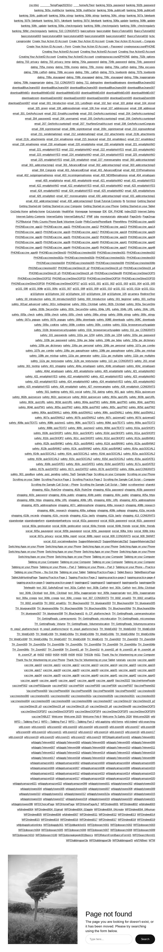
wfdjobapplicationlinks (29, 824)
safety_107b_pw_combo (40, 350)
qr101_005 (149, 283)
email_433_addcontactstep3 (76, 201)
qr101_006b (36, 288)
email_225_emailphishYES (46, 159)
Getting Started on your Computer (62, 206)
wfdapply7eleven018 (68, 757)
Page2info (135, 216)
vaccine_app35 (52, 675)
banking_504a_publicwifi (111, 10)
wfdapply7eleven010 (118, 747)
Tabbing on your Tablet (72, 572)
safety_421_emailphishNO (139, 371)
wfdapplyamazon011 (42, 773)
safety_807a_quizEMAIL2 (50, 417)
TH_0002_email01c (55, 603)
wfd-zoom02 (54, 726)
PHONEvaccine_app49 (24, 252)
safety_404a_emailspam (81, 366)
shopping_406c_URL (106, 500)
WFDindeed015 (31, 819)
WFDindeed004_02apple (78, 809)
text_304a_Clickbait (143, 587)
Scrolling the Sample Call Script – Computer (129, 479)
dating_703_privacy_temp (55, 61)
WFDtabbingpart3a (77, 840)
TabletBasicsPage (144, 572)
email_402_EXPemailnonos (139, 170)
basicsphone (88, 31)
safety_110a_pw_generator (75, 355)
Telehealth (29, 587)
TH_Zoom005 (19, 644)
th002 (40, 654)
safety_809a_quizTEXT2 (140, 422)
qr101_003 (122, 283)
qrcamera (133, 293)
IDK (105, 211)
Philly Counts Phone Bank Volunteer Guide (57, 221)
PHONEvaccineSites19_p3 (106, 268)
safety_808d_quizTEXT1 (110, 422)
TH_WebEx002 (108, 629)
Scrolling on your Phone (141, 474)
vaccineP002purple (40, 685)
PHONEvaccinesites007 (42, 268)
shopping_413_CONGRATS (139, 515)
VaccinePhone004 (59, 690)
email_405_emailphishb (78, 180)
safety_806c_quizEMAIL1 (109, 412)
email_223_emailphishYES (44, 154)
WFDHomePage (65, 804)
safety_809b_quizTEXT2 (52, 427)
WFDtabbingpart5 (122, 840)
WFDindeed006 (52, 814)
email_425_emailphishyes (140, 190)
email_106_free (90, 108)
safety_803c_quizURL (32, 402)
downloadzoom (30, 98)
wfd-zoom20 (47, 737)
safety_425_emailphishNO (139, 381)
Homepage (81, 211)
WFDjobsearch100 (46, 835)
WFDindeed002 (129, 804)
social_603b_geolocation (66, 525)
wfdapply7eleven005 (93, 742)
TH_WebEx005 (25, 634)
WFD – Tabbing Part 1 (27, 721)
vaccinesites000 (19, 696)
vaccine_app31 (108, 670)
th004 (56, 654)
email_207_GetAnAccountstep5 (52, 123)
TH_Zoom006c (20, 649)
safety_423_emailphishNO (139, 376)
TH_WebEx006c (104, 634)
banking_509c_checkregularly (137, 25)
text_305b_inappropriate (112, 592)
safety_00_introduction (29, 299)
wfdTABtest (140, 840)
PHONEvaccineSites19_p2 (74, 268)
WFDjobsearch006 (75, 830)
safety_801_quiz (115, 391)
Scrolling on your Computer (110, 474)
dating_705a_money (42, 67)
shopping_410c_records (55, 515)
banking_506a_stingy (61, 15)
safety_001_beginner (119, 299)
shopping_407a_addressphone (137, 500)
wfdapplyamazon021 (25, 783)
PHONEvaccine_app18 (113, 232)
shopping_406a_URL (55, 500)
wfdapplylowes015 (144, 793)
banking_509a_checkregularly (65, 25)
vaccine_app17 (33, 670)
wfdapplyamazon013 (93, 773)
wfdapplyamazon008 (93, 768)
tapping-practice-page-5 (31, 582)
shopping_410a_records (141, 510)
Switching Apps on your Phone (26, 546)
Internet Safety (146, 211)
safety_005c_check (71, 314)
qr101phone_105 (117, 293)
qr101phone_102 (55, 293)
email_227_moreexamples (105, 159)
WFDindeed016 (50, 819)
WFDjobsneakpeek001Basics (75, 835)
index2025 (130, 211)
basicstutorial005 (73, 36)
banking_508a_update (115, 20)
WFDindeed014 (146, 814)
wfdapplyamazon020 (143, 778)
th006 (71, 654)
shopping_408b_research (140, 505)
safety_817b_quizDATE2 (44, 469)
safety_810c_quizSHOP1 (79, 433)
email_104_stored (144, 103)
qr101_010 (106, 288)
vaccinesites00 (146, 690)
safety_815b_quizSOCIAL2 (43, 458)
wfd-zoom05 (101, 726)
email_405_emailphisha (49, 180)
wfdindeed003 (147, 804)
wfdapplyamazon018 (93, 778)
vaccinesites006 (60, 701)
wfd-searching (146, 721)
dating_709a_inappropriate (139, 77)
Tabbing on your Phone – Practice (135, 567)
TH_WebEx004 (146, 629)
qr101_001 (95, 283)
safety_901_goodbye (23, 474)
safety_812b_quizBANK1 (49, 443)
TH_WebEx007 (58, 639)
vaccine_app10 (33, 665)
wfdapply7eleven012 (43, 752)
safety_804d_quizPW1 (31, 407)
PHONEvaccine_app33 (113, 237)
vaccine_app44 (29, 680)
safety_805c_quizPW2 (114, 407)
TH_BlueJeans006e (143, 608)
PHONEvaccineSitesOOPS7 (62, 283)
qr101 (84, 283)
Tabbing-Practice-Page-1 (101, 572)
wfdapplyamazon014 (118, 773)
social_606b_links (144, 531)
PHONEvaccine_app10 (28, 226)
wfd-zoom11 (54, 732)
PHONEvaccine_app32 (85, 237)
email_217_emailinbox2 (141, 139)
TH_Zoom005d (92, 644)
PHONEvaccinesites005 (80, 263)
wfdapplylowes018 (76, 799)
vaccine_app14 (108, 665)
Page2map (149, 216)
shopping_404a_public (61, 495)
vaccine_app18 (52, 670)
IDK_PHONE (115, 211)
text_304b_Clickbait (31, 592)
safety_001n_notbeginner (56, 304)
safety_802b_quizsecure (26, 397)
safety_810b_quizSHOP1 (48, 433)
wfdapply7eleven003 (68, 742)
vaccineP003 (59, 685)
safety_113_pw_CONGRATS (116, 360)
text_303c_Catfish (120, 587)
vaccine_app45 (48, 680)
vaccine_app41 (108, 675)
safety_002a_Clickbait (85, 304)
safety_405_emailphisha (79, 371)
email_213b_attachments (140, 134)
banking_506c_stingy (113, 15)
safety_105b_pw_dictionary (46, 345)
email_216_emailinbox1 (112, 139)
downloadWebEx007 (143, 92)
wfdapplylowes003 (144, 783)
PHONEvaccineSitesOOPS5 (138, 278)
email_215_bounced (86, 139)
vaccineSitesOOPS (143, 706)
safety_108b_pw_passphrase (108, 350)
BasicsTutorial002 (144, 31)
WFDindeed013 (127, 814)
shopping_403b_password (140, 489)
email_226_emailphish (76, 159)
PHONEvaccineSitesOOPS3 (69, 278)
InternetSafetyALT (74, 216)
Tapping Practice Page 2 (82, 577)
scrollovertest (136, 484)
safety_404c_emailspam (141, 366)
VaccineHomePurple (143, 680)
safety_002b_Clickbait (112, 304)
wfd (153, 716)
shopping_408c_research (52, 510)
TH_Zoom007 (38, 649)
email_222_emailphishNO (77, 149)
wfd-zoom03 (70, 726)
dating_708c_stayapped (109, 77)
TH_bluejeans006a (48, 608)
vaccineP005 (92, 685)
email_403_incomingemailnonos (73, 175)
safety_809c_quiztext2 (81, 427)
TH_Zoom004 (147, 639)
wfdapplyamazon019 (118, 778)
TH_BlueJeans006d (119, 608)
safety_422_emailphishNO (74, 376)
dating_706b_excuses (61, 72)
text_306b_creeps (48, 598)
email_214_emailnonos (59, 139)
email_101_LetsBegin (79, 103)
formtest (131, 201)
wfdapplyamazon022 (50, 783)
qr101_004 (135, 283)
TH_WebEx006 (44, 634)
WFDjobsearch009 (144, 830)
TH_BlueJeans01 (74, 613)
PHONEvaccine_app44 (56, 247)
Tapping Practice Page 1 (53, 577)
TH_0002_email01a (144, 598)
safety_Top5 (68, 474)
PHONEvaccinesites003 (141, 257)
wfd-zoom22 (78, 737)
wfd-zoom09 (23, 732)
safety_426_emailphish (64, 386)
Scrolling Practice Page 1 (56, 479)
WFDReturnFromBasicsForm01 (112, 835)
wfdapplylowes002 (121, 783)
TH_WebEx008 (77, 639)
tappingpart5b (147, 582)
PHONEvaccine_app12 (85, 226)
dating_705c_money (91, 67)
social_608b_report (89, 536)
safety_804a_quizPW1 (87, 402)
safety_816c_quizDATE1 (80, 464)
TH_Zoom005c (74, 644)
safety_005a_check (23, 314)
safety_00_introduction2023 (60, 299)
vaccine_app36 (70, 675)
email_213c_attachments (30, 139)
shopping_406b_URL (80, 500)
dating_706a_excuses (142, 67)
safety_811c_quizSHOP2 (79, 438)
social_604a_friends (94, 525)
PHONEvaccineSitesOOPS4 (103, 278)
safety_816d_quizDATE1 (110, 464)
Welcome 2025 (73, 716)
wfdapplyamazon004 (118, 763)
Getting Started (146, 201)
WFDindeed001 (110, 804)
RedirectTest (147, 293)
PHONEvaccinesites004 (50, 263)
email (34, 103)
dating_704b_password (113, 61)
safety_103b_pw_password (51, 340)
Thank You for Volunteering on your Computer (128, 654)
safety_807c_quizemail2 (111, 417)
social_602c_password (141, 520)
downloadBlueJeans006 (112, 87)
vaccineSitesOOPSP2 (34, 711)
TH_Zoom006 (110, 644)
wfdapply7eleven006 (143, 742)
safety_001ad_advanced (26, 304)
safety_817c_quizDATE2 (74, 469)
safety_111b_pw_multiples (139, 355)
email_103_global (123, 103)
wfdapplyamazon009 (118, 768)
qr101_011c (148, 288)
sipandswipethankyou (58, 520)
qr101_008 (79, 288)
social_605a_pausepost (39, 531)
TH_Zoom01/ (92, 649)
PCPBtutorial (23, 221)
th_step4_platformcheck (84, 629)
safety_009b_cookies (72, 324)
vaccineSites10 (122, 701)
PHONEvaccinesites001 (111, 252)
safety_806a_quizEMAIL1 (47, 412)
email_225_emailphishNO (140, 154)
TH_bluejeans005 (145, 603)
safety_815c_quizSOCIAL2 (76, 458)
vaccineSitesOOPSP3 (61, 711)
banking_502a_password (110, 5)
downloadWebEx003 (68, 92)
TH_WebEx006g (38, 639)
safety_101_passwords (53, 335)
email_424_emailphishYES (76, 190)
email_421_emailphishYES (139, 180)
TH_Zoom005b (55, 644)
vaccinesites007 (102, 701)
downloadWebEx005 (118, 92)
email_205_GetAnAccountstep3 (98, 118)
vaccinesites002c (124, 696)
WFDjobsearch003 (144, 824)
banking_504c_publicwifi (33, 15)
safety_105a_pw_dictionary (139, 340)
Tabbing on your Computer (107, 556)
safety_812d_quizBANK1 (110, 443)
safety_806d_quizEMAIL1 (140, 412)
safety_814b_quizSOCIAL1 (40, 453)
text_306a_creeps (26, 598)
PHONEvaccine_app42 (141, 242)
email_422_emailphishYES (76, 185)
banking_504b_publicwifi (141, 10)
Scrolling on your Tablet (26, 479)
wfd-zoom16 (132, 732)
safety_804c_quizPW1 (142, 402)
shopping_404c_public (116, 495)
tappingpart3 (98, 582)
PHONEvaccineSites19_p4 (139, 268)
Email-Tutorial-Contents (108, 201)
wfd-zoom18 (16, 737)
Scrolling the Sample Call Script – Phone (55, 484)
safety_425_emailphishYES (34, 386)
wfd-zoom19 (31, 737)
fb (124, 201)
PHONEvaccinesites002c (110, 257)
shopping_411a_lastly (82, 515)
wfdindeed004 (25, 809)
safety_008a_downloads (81, 319)
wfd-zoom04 (85, 726)
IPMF (90, 216)
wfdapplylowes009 (144, 788)
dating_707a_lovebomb (113, 72)
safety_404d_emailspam (49, 371)
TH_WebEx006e (145, 634)
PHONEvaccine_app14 (141, 226)
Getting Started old (30, 206)
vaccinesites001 (39, 696)
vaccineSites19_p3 (30, 706)
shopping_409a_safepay (82, 510)
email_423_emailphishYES (139, 185)
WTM (152, 840)
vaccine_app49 (105, 680)
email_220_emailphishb (110, 144)
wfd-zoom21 (62, 737)
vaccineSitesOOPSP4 (88, 711)
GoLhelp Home (19, 211)
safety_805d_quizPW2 (142, 407)
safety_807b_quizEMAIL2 (81, 417)
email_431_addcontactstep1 (138, 196)
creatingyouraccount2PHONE (112, 56)
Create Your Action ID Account (50, 41)
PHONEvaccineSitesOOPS (139, 273)
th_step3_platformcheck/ (54, 629)
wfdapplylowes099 (22, 804)
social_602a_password (85, 520)
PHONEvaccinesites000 (81, 252)
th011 (97, 654)
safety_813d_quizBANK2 (107, 448)
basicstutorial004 (52, 36)
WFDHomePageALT (87, 804)
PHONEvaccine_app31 (56, 237)
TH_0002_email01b (31, 603)
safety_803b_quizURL (142, 397)
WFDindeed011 (88, 814)
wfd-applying (102, 721)
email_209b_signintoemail (77, 129)
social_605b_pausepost (68, 531)
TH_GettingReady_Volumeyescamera (133, 623)
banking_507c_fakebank (58, 20)
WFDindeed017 (88, 819)
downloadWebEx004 (93, 92)
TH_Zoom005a (37, 644)
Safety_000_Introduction (91, 299)
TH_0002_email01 (120, 598)
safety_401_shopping (53, 366)
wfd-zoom (24, 726)
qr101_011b (133, 288)
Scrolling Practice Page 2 (87, 479)
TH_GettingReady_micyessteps (136, 618)
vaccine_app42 (127, 675)
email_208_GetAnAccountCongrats (134, 123)
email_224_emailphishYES (108, 154)
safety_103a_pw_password (139, 335)
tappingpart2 (82, 582)
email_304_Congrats (44, 170)
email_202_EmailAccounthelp (61, 113)
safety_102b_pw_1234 (109, 335)
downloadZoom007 (19, 103)
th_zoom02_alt (109, 649)
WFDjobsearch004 (29, 830)
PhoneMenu (120, 221)
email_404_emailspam (142, 175)
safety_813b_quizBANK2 (46, 448)
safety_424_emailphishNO (74, 381)
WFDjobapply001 (53, 824)
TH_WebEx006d (125, 634)
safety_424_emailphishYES (107, 381)
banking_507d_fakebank (87, 20)
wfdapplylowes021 (144, 799)
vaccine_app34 (33, 675)
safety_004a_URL (100, 309)
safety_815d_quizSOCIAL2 (109, 458)
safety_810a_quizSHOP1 (140, 427)
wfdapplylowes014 (121, 793)
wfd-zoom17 (148, 732)
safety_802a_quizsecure (140, 391)
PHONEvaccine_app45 (85, 247)
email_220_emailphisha (81, 144)
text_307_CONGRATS (96, 598)
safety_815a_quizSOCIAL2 (139, 453)
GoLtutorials (53, 211)
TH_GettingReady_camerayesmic (57, 618)
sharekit (150, 484)
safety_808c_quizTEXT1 (81, 422)
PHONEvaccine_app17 (85, 232)
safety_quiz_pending (48, 474)
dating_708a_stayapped (51, 77)
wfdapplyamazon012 (67, 773)
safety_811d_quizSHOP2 (110, 438)
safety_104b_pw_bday (109, 340)
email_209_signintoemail (46, 129)
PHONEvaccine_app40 (85, 242)
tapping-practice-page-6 (60, 582)
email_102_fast (103, 103)
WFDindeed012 (108, 814)
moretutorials (108, 216)
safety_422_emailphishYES (107, 376)
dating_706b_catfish (35, 72)
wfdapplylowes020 (121, 799)
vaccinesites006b (81, 701)
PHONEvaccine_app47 (113, 247)
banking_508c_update (33, 25)
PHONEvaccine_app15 (28, 232)
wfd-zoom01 (39, 726)
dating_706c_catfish (87, 72)
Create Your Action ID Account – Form (49, 46)
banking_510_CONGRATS (63, 31)
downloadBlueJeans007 (141, 87)
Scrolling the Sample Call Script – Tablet (103, 484)
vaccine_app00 (146, 659)
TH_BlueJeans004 (123, 603)
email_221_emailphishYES (44, 149)
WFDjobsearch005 (52, 830)
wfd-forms (117, 721)
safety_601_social (71, 391)
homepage (95, 211)
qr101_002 (108, 283)
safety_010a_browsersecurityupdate (134, 324)
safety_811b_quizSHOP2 (49, 438)
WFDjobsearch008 (121, 830)
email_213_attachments (110, 134)
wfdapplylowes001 (99, 783)
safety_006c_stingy (143, 314)
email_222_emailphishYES (108, 149)
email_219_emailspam (53, 144)
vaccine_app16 (146, 665)
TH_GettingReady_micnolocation (97, 618)
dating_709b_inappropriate (29, 82)
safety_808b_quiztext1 (52, 422)
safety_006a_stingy (95, 314)
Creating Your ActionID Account (60, 51)
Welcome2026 (141, 716)
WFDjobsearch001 (98, 824)
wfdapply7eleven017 (43, 757)
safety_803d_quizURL (59, 402)
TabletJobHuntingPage (24, 577)
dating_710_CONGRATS (60, 82)
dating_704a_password (85, 61)
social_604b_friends (118, 525)
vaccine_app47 (67, 680)
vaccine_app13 (89, 665)
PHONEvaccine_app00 (141, 221)
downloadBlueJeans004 (55, 87)
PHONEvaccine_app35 (28, 242)
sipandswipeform (35, 520)
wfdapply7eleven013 (68, 752)
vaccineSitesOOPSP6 (142, 711)
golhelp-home (37, 211)
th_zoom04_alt (146, 649)
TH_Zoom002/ (112, 639)
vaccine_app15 (127, 665)
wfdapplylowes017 (53, 799)
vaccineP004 (76, 685)
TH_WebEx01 (95, 639)
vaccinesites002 (60, 696)
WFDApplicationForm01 (116, 737)
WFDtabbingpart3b (100, 840)
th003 (48, 654)
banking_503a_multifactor (49, 10)
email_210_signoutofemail (140, 129)
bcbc (152, 36)
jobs (96, 216)
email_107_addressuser (115, 108)
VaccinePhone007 (125, 690)
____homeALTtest (84, 5)
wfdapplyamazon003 (93, 763)
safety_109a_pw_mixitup (140, 350)
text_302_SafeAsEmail (50, 587)
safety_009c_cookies (98, 324)
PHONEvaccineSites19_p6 (77, 273)
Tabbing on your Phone (24, 567)
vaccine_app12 (70, 665)
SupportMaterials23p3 (142, 541)
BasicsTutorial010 (137, 36)
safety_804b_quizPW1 (114, 402)
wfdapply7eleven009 (93, 747)
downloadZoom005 (121, 98)
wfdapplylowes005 (53, 788)
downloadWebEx (20, 92)
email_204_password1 (38, 118)
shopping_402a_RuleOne (46, 489)
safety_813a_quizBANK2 (140, 443)
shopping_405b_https (29, 500)
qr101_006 (22, 288)
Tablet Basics (125, 572)
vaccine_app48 (86, 680)
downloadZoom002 (51, 98)
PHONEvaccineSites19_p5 (44, 273)
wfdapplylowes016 (31, 799)
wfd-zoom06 (117, 726)
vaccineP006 (109, 685)
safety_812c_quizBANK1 (79, 443)
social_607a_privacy (41, 536)
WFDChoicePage (44, 804)
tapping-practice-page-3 (112, 577)
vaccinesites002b (103, 696)
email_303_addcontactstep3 (138, 165)
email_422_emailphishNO (44, 185)
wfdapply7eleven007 (43, 747)
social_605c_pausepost (97, 531)
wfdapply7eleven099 (143, 757)
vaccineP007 (125, 685)
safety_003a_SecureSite (140, 304)
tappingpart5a (130, 582)
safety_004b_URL (122, 309)
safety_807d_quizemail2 (141, 417)
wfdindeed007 (70, 814)
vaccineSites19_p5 (77, 706)
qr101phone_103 (75, 293)
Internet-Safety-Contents (30, 216)
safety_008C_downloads (140, 319)
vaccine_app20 (70, 670)
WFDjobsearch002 (121, 824)
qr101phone (37, 293)
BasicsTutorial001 (122, 31)
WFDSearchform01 (143, 835)
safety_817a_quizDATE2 (140, 464)
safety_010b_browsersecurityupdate (55, 330)
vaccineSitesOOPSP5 (115, 711)
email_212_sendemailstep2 (80, 134)
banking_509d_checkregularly (29, 31)
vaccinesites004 (20, 701)
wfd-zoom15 (117, 732)
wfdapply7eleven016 (143, 752)
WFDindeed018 (127, 819)
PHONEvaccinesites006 (110, 263)
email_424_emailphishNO (45, 190)
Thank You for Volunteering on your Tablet (90, 659)
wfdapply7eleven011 (143, 747)
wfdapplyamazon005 (143, 763)
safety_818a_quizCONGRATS (137, 469)
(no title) (34, 5)
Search (145, 939)
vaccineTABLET (41, 716)
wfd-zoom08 (148, 726)
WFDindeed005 (33, 814)
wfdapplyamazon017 (67, 778)
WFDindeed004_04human (140, 809)
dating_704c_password (141, 61)
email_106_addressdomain (64, 108)
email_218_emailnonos (25, 144)
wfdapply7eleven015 (118, 752)
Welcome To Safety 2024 (117, 716)
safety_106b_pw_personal (110, 345)
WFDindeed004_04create (109, 809)
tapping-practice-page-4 (141, 577)
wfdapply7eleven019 (93, 757)
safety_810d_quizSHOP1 (109, 433)
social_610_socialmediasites (60, 541)
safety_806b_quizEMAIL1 (78, 412)
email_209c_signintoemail (108, 129)
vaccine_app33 (146, 670)
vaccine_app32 (127, 670)
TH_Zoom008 (56, 649)
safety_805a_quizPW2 (59, 407)
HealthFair (68, 211)
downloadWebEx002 (43, 92)
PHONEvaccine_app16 (56, 232)
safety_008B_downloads (111, 319)
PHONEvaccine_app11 (57, 226)
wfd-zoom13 (85, 732)
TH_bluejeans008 (53, 613)
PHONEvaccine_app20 (141, 232)
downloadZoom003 (75, 98)
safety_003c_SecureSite (74, 309)
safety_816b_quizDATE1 (50, 464)
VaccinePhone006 (103, 690)
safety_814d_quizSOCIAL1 (106, 453)
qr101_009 (92, 288)
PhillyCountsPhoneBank (98, 221)
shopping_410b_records (25, 515)
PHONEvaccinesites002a (48, 257)
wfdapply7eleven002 (43, 742)
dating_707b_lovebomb (141, 72)
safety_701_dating (94, 391)
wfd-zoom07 (132, 726)
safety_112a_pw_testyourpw (47, 360)
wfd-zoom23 (94, 737)
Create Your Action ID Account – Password (97, 46)
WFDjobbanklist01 (75, 824)
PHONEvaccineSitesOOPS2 (34, 278)
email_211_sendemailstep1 (46, 134)
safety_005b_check (47, 314)
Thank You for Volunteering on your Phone (40, 659)
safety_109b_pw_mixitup (43, 355)
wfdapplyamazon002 (67, 763)
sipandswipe (16, 520)
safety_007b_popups (54, 319)
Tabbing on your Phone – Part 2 (57, 567)
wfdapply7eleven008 (68, 747)
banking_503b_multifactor (81, 10)
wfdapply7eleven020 (118, 757)
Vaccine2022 (122, 680)
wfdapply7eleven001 (143, 737)
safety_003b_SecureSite (44, 309)
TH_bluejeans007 (31, 613)
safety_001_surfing (144, 299)
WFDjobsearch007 (98, 830)
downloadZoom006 (144, 98)
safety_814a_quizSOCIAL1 (139, 448)
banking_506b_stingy (87, 15)
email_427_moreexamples (71, 196)
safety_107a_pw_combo (141, 345)
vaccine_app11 (52, 665)
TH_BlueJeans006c (95, 608)
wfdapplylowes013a (98, 793)
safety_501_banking (48, 391)
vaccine (131, 659)
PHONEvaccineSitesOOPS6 (28, 283)
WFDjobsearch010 (23, 835)
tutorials (121, 659)
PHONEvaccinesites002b (79, 257)
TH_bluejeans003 (100, 603)
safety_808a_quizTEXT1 (23, 422)
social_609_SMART (143, 536)
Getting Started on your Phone (101, 206)
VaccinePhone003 (36, 690)
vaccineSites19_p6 (101, 706)
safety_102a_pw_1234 (81, 335)
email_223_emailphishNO (140, 149)
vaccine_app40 (89, 675)
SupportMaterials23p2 (115, 541)
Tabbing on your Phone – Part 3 (96, 567)
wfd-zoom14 (101, 732)
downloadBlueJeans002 (141, 82)
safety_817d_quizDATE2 (104, 469)
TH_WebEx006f (18, 639)
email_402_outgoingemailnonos (35, 175)
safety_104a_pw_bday (81, 340)
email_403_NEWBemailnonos (110, 175)
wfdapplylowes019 (99, 799)
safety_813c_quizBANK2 (77, 448)
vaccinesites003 (145, 696)
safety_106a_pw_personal (78, 345)
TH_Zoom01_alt (74, 649)
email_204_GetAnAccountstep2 (136, 113)
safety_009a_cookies (46, 324)
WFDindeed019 (146, 819)
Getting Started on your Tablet (137, 206)
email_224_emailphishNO (77, 154)
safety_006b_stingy (119, 314)
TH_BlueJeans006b (71, 608)
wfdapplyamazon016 (42, 778)
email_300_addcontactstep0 (138, 159)
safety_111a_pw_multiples (107, 355)
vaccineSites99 (122, 706)
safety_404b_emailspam (111, 366)
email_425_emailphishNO (109, 190)
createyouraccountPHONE (139, 46)
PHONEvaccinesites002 (141, 252)
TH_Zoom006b (146, 644)
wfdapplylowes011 (52, 793)
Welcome (57, 716)
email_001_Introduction (52, 103)
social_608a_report (66, 536)
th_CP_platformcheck (98, 613)
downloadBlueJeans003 (26, 87)
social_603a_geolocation (36, 525)
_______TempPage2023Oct (56, 5)
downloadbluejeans (115, 82)
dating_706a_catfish (116, 67)
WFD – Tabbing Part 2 (54, 721)
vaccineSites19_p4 (54, 706)
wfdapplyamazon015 (143, 773)
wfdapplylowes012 (74, 793)
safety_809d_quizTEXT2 (110, 427)
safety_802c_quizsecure (56, 397)
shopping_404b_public (89, 495)
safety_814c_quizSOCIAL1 (73, 453)
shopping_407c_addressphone (76, 505)
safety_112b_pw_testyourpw (81, 360)
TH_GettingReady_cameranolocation (133, 613)
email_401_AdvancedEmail (73, 170)
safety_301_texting (29, 366)
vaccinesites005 (40, 701)
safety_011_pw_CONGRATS (138, 330)
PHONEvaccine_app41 (113, 242)
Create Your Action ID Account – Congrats (130, 41)
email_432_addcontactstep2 (42, 201)
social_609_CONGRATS (116, 536)
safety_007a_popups (28, 319)
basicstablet (104, 31)
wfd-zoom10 (39, 732)
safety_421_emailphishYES (41, 376)
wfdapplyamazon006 (42, 768)
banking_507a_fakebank (141, 15)
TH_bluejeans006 (25, 608)
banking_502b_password (140, 5)
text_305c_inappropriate (141, 592)
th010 (79, 654)
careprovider (23, 41)
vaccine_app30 (89, 670)
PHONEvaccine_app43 (28, 247)
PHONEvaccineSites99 (108, 273)
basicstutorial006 (95, 36)
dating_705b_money (67, 67)
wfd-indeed (130, 721)
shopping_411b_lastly (108, 515)
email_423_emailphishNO (108, 185)
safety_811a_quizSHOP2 (140, 433)
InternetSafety (54, 216)
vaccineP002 (19, 685)
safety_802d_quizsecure (86, 397)
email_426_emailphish (42, 196)
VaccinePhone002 (144, 685)
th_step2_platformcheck (25, 629)
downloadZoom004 (98, 98)
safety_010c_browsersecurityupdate (99, 330)
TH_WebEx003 (127, 629)
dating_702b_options (143, 56)
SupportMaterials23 (89, 541)
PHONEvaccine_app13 (113, 226)
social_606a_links (122, 531)
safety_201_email (145, 360)
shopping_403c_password (32, 495)
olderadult (122, 216)
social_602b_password (113, 520)
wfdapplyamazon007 (67, 768)
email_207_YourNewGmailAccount (92, 123)
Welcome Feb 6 (92, 716)
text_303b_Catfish (97, 587)
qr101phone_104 (96, 293)
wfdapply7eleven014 (93, 752)
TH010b (88, 654)
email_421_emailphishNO (108, 180)
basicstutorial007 (116, 36)
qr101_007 (65, 288)
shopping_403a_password (108, 489)
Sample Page (84, 474)
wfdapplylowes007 (99, 788)
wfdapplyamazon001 (42, 763)
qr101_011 (119, 288)
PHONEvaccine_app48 (141, 247)
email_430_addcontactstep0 (104, 196)
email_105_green (38, 108)
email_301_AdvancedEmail (71, 165)
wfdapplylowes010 (29, 793)
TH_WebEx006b (84, 634)
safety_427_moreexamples (95, 386)
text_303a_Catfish (75, 587)
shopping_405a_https (142, 495)
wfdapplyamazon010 (143, 768)
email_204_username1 (65, 118)
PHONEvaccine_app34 (141, 237)
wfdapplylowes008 (121, 788)
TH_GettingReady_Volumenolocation (88, 623)
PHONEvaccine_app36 (56, 242)
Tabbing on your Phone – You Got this (36, 572)
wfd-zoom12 (70, 732)
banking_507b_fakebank (28, 20)
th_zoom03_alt (128, 649)
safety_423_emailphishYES (41, 381)
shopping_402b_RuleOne (77, 489)
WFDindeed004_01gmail (49, 809)
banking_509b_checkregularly (101, 25)
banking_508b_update (142, 20)
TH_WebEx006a (64, 634)
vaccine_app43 (146, 675)
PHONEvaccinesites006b (140, 263)
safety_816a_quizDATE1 (140, 458)
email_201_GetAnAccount (28, 113)
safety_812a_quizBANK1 (140, 438)
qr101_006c (51, 288)
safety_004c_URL (144, 309)
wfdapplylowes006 (76, 788)
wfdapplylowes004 (31, 788)
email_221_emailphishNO (140, 144)
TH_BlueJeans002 (78, 603)
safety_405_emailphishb (109, 371)
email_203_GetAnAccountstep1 (98, 113)
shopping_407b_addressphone (39, 505)
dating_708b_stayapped (80, 77)
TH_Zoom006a (128, 644)
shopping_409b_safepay (111, 510)
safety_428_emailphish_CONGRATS (133, 386)
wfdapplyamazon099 (75, 783)
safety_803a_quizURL (115, 397)
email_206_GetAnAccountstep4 (136, 118)
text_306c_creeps (70, 598)
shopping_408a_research (109, 505)
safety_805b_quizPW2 (87, 407)
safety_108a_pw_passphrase (72, 350)
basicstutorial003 (31, 36)
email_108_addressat (142, 108)
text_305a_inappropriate (82, 592)
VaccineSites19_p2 (144, 701)
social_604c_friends (143, 525)
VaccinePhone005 (81, 690)
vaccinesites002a (81, 696)
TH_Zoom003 (130, 639)
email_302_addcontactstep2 (104, 165)
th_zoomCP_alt (27, 654)
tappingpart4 (113, 582)
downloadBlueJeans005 (83, 87)
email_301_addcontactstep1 (37, 165)
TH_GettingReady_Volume (49, 623)
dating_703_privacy (27, 61)
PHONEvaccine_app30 (28, 237)
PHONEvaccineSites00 (52, 252)
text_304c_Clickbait (55, 592)
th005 (64, 654)
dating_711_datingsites (89, 82)
